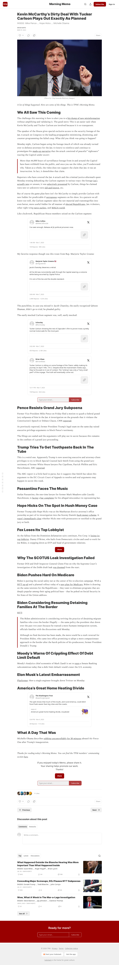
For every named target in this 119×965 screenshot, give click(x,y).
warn (77, 663)
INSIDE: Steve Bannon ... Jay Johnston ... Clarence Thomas (40, 900)
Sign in (112, 4)
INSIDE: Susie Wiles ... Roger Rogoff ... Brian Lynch (37, 868)
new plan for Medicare (72, 584)
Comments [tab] (23, 827)
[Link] (14, 112)
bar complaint (47, 498)
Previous (26, 810)
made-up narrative (42, 151)
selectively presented (57, 184)
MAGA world (58, 208)
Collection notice (71, 948)
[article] (59, 868)
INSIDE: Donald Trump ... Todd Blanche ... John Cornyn (39, 884)
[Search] (85, 4)
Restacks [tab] (32, 827)
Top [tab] (20, 856)
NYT (19, 613)
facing (35, 498)
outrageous (51, 197)
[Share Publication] (90, 4)
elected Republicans (75, 204)
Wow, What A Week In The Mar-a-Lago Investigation (46, 897)
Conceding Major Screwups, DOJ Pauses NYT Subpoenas (48, 881)
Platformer (22, 680)
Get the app (71, 954)
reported (67, 421)
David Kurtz (21, 28)
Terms (61, 948)
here (26, 757)
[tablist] (27, 826)
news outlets (40, 208)
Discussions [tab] (35, 856)
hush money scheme (86, 515)
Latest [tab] (26, 856)
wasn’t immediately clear (29, 518)
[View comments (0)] (28, 35)
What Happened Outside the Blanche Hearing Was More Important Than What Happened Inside (48, 864)
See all (22, 913)
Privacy (54, 948)
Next (94, 810)
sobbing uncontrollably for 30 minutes (62, 738)
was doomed (59, 567)
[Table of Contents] (2, 482)
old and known (52, 188)
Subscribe (100, 4)
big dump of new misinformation (84, 118)
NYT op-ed (22, 584)
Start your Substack (53, 954)
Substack (48, 960)
